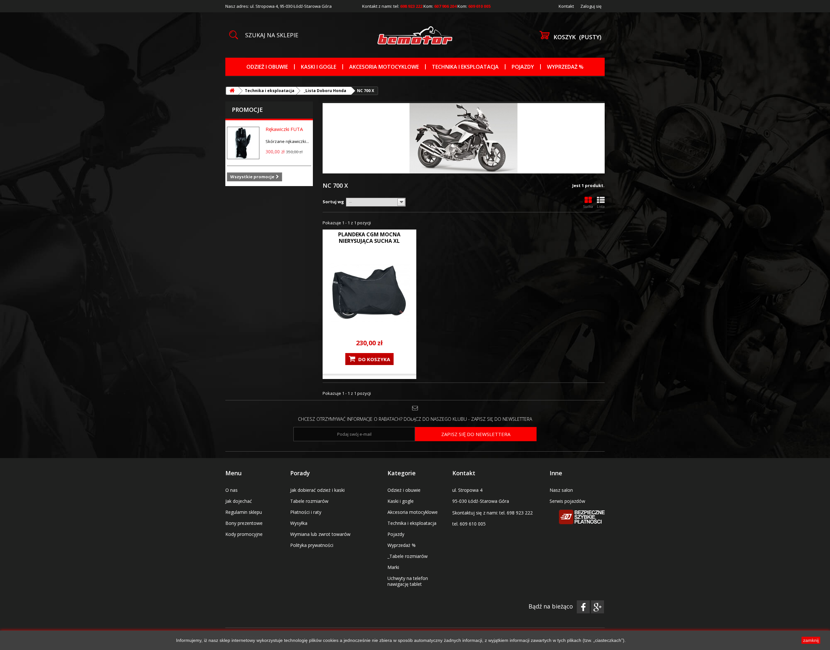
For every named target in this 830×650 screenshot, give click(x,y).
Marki (393, 567)
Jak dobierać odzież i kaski (317, 490)
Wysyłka (298, 523)
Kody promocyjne (244, 534)
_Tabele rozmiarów (407, 556)
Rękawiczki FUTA (284, 129)
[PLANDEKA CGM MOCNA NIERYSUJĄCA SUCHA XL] (369, 292)
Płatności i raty (305, 512)
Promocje (247, 109)
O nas (231, 490)
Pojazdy (523, 66)
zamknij (811, 640)
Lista (601, 206)
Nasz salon (561, 490)
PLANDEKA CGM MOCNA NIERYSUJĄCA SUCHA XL (369, 237)
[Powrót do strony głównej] (232, 91)
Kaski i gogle (318, 66)
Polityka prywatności (311, 545)
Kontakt (566, 6)
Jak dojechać (238, 501)
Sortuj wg (333, 202)
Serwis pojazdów (567, 501)
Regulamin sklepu (243, 512)
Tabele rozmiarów (309, 501)
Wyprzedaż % (565, 66)
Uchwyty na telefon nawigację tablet (407, 581)
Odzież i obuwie (267, 66)
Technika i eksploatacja (465, 66)
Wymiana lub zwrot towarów (320, 534)
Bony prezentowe (244, 523)
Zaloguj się (590, 6)
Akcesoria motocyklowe (384, 66)
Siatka (588, 206)
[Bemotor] (415, 35)
